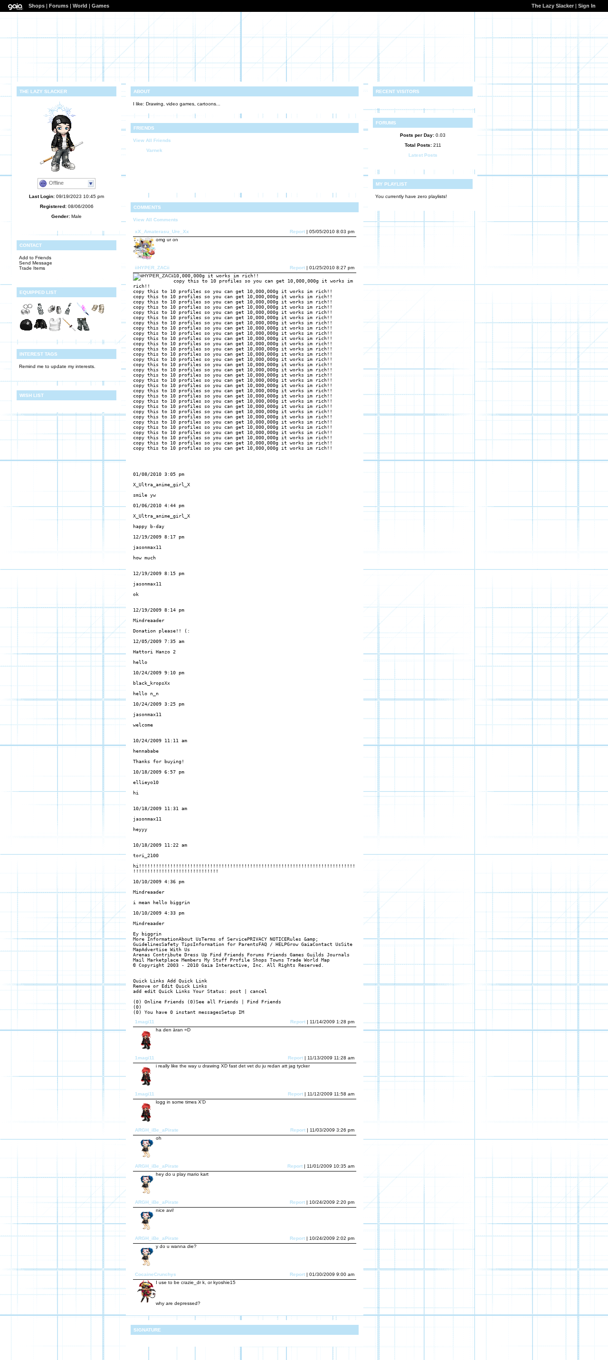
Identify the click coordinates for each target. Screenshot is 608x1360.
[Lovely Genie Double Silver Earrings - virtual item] (26, 314)
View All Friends (152, 140)
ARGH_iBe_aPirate (157, 1130)
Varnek (154, 150)
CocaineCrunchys (155, 1274)
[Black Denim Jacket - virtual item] (40, 329)
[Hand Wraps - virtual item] (97, 314)
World (80, 6)
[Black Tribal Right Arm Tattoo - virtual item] (40, 314)
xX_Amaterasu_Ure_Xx (162, 231)
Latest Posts (422, 155)
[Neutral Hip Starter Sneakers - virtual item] (55, 314)
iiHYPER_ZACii (152, 267)
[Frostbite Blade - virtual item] (83, 314)
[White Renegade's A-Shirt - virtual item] (55, 329)
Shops (36, 6)
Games (100, 6)
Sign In (587, 6)
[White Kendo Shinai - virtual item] (69, 329)
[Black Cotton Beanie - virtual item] (26, 329)
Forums (58, 6)
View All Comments (155, 219)
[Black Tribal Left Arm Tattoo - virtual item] (69, 314)
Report (297, 231)
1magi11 (144, 1021)
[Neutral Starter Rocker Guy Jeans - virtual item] (83, 329)
